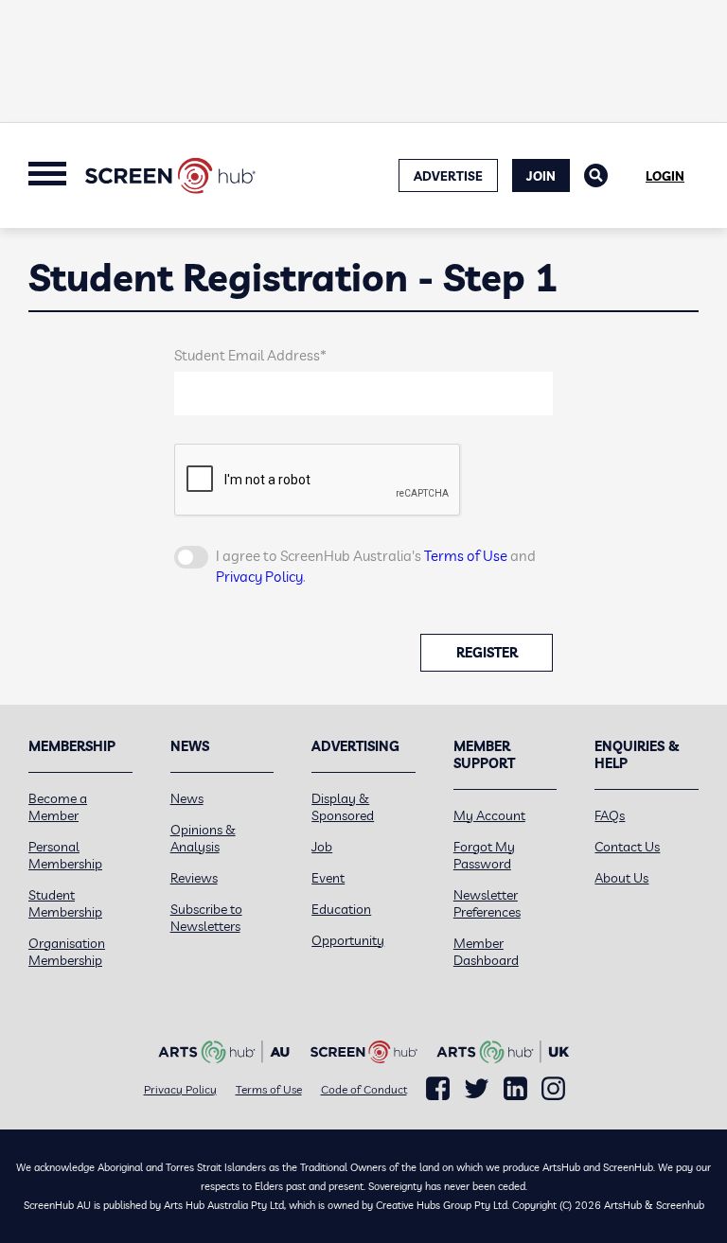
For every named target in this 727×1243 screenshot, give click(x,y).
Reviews (194, 877)
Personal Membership (65, 855)
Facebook (438, 1089)
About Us (621, 877)
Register (487, 652)
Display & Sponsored (342, 807)
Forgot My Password (484, 855)
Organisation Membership (66, 952)
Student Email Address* (250, 355)
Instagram (553, 1089)
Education (341, 909)
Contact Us (627, 846)
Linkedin (515, 1089)
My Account (489, 815)
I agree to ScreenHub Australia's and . (376, 566)
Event (328, 877)
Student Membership (65, 903)
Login (665, 176)
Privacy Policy (259, 577)
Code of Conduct (364, 1089)
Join (541, 176)
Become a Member (57, 807)
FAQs (609, 815)
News (187, 798)
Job (321, 846)
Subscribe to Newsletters (206, 918)
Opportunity (347, 940)
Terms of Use (465, 556)
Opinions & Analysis (203, 838)
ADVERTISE (448, 176)
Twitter (476, 1088)
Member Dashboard (486, 952)
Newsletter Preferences (487, 903)
